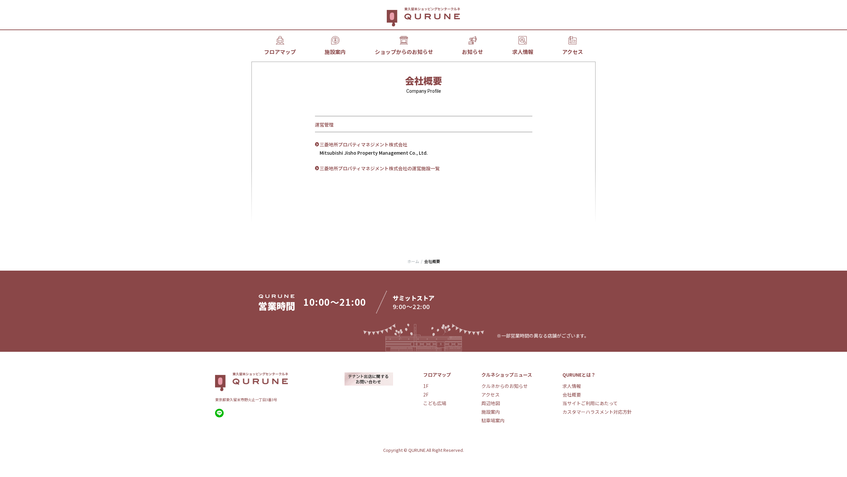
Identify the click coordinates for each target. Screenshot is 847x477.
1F (425, 386)
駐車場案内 (493, 420)
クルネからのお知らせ (504, 386)
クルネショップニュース (506, 374)
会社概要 (571, 394)
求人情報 (522, 52)
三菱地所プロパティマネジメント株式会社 (363, 144)
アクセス (572, 52)
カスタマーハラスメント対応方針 (597, 411)
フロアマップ (280, 52)
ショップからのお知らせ (404, 52)
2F (425, 394)
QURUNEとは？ (579, 374)
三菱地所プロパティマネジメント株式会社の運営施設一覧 (380, 168)
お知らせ (472, 52)
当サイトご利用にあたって (590, 403)
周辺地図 (490, 403)
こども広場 (434, 403)
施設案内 (335, 52)
